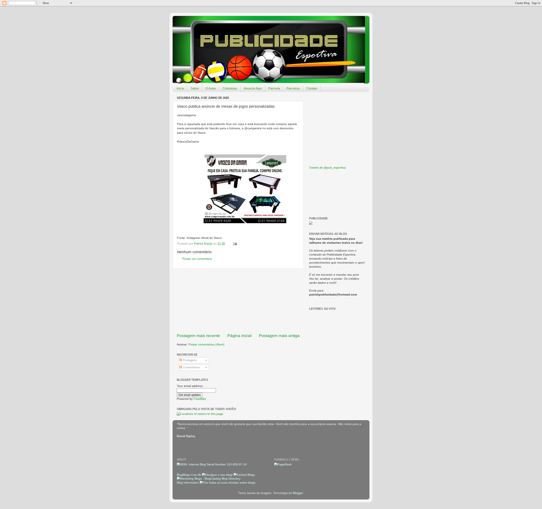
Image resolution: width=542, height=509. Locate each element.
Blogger (298, 493)
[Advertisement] (238, 300)
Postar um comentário (197, 258)
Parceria (274, 88)
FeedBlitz (200, 398)
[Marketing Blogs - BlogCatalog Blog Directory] (209, 478)
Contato (311, 88)
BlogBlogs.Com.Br (189, 474)
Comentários (191, 367)
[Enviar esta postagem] (235, 243)
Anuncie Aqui (253, 88)
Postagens (189, 360)
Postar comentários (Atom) (206, 344)
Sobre (195, 88)
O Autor (210, 88)
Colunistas (230, 88)
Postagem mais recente (198, 335)
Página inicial (239, 335)
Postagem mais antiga (279, 335)
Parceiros (293, 88)
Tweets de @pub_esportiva (327, 167)
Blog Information (188, 482)
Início (180, 88)
